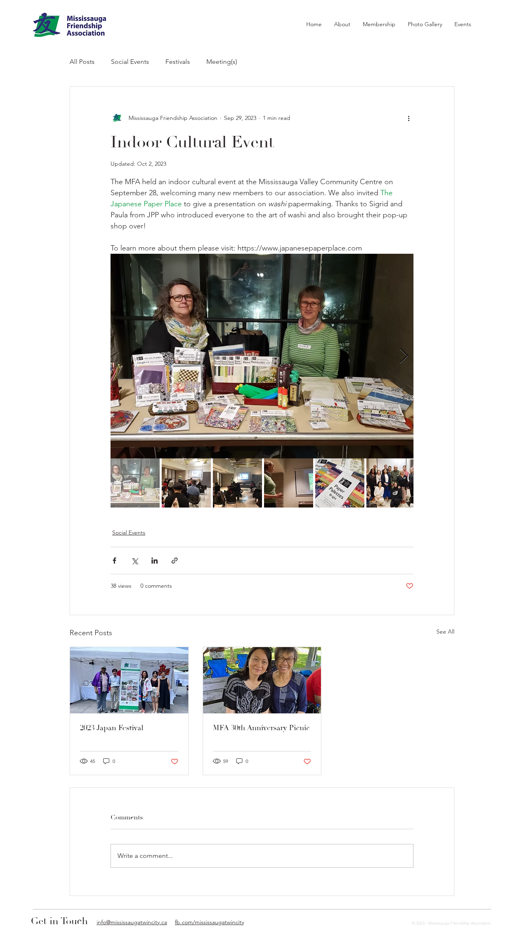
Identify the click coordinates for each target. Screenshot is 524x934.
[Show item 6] (391, 483)
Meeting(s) (221, 61)
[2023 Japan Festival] (129, 680)
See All (445, 631)
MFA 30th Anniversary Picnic (261, 728)
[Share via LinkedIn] (154, 560)
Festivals (177, 61)
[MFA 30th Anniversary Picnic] (262, 680)
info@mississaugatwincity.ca (132, 922)
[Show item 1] (135, 483)
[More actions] (408, 118)
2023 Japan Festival (111, 728)
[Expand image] (262, 356)
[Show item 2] (186, 483)
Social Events (130, 61)
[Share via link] (174, 560)
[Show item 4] (288, 483)
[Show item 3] (237, 483)
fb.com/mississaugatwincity (209, 922)
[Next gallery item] (404, 356)
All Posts (82, 61)
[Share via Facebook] (114, 560)
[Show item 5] (339, 483)
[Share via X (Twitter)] (134, 560)
